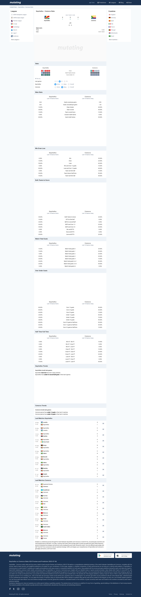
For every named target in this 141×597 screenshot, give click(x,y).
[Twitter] (15, 589)
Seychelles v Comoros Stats (25, 7)
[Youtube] (24, 589)
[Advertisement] (70, 48)
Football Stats (13, 7)
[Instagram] (19, 589)
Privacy (116, 594)
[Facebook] (11, 589)
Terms (110, 594)
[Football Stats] (15, 2)
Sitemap (121, 594)
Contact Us (129, 594)
